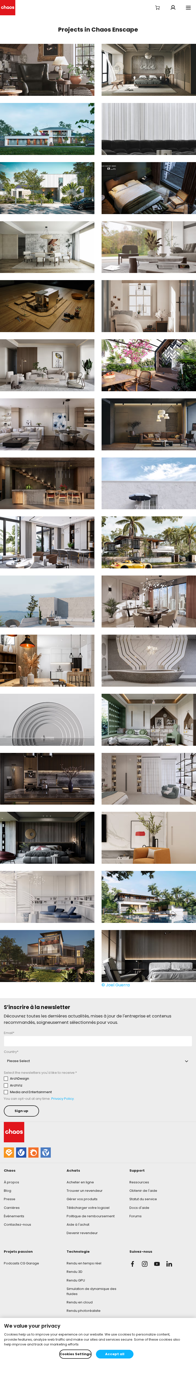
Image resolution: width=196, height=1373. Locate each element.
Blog (7, 1190)
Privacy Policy (62, 1098)
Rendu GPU (76, 1280)
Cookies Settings (75, 1354)
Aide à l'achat (78, 1224)
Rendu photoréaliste (84, 1310)
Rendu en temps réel (84, 1263)
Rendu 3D (74, 1271)
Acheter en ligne (80, 1182)
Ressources (139, 1182)
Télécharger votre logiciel (88, 1207)
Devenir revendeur (82, 1233)
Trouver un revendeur (85, 1190)
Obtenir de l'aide (143, 1190)
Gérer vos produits (82, 1199)
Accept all (114, 1354)
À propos (11, 1182)
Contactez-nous (17, 1224)
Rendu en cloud (80, 1302)
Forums (135, 1216)
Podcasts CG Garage (21, 1263)
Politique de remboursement (91, 1216)
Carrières (12, 1207)
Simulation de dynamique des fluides (91, 1291)
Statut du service (143, 1199)
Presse (9, 1199)
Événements (14, 1216)
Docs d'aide (139, 1207)
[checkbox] (51, 1085)
